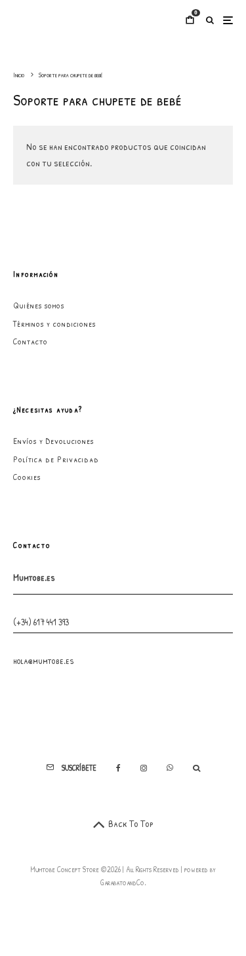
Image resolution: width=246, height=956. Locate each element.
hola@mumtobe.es (43, 660)
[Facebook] (118, 768)
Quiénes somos (38, 305)
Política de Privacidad (56, 459)
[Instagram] (144, 768)
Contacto (30, 341)
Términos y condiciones (54, 323)
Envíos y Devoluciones (53, 441)
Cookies (27, 477)
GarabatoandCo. (123, 882)
